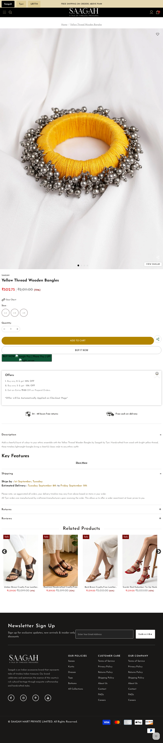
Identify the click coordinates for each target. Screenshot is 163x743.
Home (64, 24)
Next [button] (158, 551)
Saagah (8, 4)
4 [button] (87, 265)
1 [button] (78, 265)
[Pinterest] (35, 698)
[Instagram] (23, 698)
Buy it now (81, 350)
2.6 (14, 313)
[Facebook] (11, 698)
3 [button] (84, 265)
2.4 (24, 313)
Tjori (21, 4)
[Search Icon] (12, 12)
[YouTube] (48, 698)
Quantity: (6, 323)
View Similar (153, 264)
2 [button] (81, 265)
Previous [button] (4, 551)
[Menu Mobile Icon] (3, 12)
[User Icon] (151, 12)
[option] (81, 148)
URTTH (34, 4)
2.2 (5, 313)
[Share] (157, 258)
